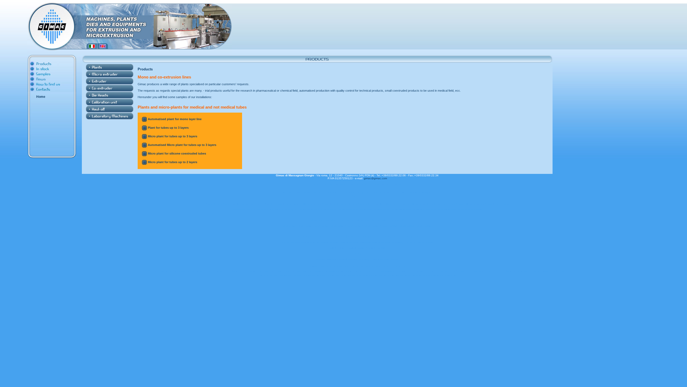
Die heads (363, 192)
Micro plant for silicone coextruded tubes (177, 153)
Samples (353, 184)
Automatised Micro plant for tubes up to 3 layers (182, 144)
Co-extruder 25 (322, 236)
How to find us (380, 184)
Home (40, 97)
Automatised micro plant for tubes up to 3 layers (379, 203)
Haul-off (398, 192)
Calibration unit (381, 192)
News (364, 184)
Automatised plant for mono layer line (175, 119)
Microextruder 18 (393, 220)
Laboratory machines (420, 192)
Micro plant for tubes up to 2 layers (172, 162)
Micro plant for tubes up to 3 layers (172, 136)
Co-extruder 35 (365, 236)
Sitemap (357, 195)
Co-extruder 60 (409, 236)
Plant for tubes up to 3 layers (168, 127)
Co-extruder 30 (343, 236)
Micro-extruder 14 (367, 220)
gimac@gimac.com (375, 178)
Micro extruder (313, 192)
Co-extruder (346, 192)
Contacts (397, 184)
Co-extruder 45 (387, 236)
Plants (297, 192)
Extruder (330, 192)
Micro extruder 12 (342, 220)
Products (327, 184)
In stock (341, 184)
